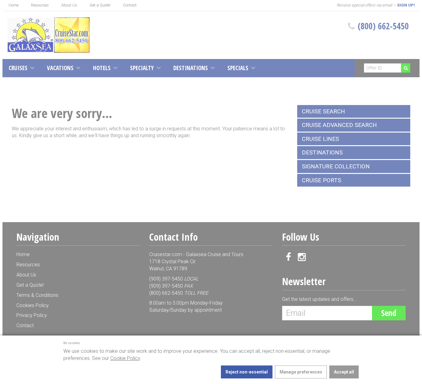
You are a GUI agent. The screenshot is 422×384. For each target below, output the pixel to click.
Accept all (344, 371)
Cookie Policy (125, 358)
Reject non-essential (247, 371)
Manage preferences (301, 371)
